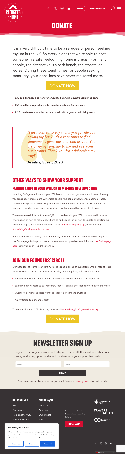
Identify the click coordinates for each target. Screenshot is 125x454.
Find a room (18, 410)
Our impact (45, 414)
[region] (32, 436)
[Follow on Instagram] (62, 8)
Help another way (21, 414)
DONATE (80, 8)
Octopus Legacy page (73, 224)
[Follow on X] (55, 8)
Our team (44, 410)
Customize (16, 444)
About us (43, 405)
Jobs (41, 419)
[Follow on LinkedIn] (68, 8)
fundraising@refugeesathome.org (30, 229)
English (101, 452)
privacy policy (83, 381)
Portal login (74, 424)
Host (15, 405)
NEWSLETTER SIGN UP (97, 8)
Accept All (48, 444)
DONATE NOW (62, 85)
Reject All (32, 444)
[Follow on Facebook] (48, 8)
